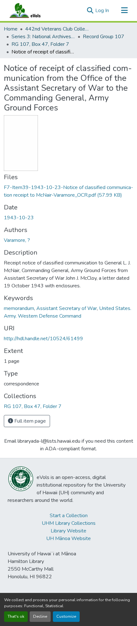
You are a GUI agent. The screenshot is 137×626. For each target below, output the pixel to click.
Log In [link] (102, 10)
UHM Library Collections (69, 523)
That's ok (16, 616)
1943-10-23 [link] (19, 217)
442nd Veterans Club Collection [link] (57, 28)
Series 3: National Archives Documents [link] (43, 36)
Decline (40, 616)
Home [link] (11, 28)
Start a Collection (69, 515)
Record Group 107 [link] (103, 36)
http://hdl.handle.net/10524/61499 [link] (43, 338)
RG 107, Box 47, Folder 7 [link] (40, 44)
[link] (68, 191)
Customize (66, 616)
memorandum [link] (19, 308)
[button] (31, 10)
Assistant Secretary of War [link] (66, 308)
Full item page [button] (29, 421)
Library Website (68, 530)
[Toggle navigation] (124, 10)
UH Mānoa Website (68, 538)
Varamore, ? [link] (17, 240)
